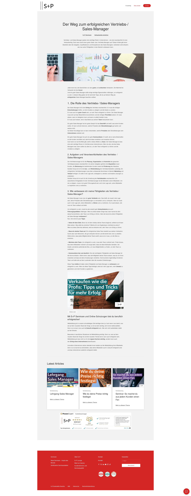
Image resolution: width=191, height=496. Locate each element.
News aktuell (137, 5)
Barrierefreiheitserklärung (88, 486)
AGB (69, 486)
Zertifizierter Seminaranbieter (59, 465)
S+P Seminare (87, 35)
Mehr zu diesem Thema (57, 399)
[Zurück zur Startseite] (47, 5)
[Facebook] (99, 464)
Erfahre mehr (72, 312)
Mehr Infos (126, 428)
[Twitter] (101, 464)
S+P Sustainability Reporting (58, 486)
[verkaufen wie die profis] (95, 290)
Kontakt (100, 460)
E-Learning (128, 5)
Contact (147, 5)
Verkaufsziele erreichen (101, 35)
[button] (186, 491)
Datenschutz (76, 486)
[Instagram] (108, 464)
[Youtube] (105, 464)
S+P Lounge (78, 460)
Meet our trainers (79, 463)
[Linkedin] (103, 464)
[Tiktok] (110, 464)
